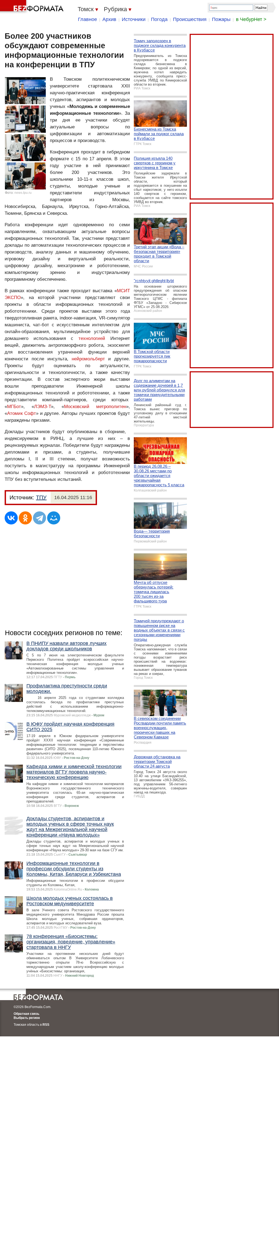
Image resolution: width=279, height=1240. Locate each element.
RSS (46, 1025)
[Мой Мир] (53, 517)
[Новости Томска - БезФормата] (32, 7)
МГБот (14, 406)
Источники (133, 19)
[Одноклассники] (25, 517)
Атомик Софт (21, 413)
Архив (109, 19)
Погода (159, 19)
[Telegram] (39, 517)
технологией (91, 338)
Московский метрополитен (95, 406)
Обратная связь (26, 1014)
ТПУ (41, 497)
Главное (87, 19)
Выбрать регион (27, 1018)
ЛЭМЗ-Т (42, 406)
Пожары (221, 19)
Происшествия (190, 19)
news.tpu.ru (23, 193)
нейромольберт (88, 358)
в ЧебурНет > (251, 19)
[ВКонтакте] (11, 517)
